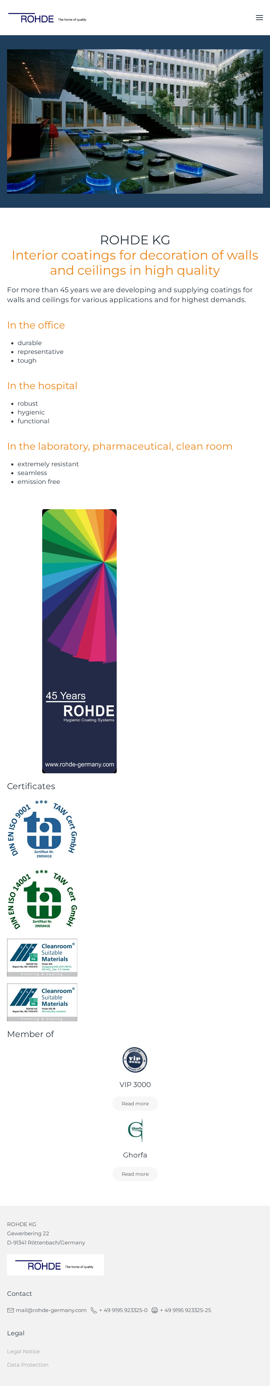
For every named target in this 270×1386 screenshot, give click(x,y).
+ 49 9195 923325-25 (185, 1310)
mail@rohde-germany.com (51, 1310)
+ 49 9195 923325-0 (123, 1310)
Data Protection (28, 1364)
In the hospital (42, 386)
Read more (135, 1103)
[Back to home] (48, 17)
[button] (259, 17)
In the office (36, 325)
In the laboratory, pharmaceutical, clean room (120, 446)
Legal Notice (23, 1351)
